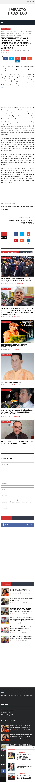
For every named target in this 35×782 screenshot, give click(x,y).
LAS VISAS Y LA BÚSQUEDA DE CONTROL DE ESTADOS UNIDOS (20, 590)
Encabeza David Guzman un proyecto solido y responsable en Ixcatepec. (21, 637)
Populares (6, 584)
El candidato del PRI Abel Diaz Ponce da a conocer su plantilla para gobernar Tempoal (22, 628)
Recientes (4, 720)
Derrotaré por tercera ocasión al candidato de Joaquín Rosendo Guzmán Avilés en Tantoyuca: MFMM (17, 412)
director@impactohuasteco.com (11, 715)
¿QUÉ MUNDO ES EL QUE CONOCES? (25, 767)
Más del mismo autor (26, 252)
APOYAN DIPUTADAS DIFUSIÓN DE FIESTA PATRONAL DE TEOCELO (24, 777)
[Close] (33, 748)
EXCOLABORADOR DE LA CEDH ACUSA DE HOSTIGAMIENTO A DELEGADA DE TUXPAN (25, 757)
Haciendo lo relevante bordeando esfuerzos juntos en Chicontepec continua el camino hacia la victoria (21, 609)
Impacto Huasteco (17, 11)
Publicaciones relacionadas (10, 252)
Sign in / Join (30, 1)
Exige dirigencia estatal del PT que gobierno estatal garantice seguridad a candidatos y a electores (22, 619)
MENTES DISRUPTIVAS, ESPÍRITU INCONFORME (14, 346)
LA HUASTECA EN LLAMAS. (11, 382)
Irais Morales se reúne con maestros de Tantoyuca (21, 599)
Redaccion (6, 51)
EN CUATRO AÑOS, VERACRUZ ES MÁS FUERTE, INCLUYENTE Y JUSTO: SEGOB (16, 280)
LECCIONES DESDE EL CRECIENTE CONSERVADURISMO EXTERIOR (21, 735)
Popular (13, 720)
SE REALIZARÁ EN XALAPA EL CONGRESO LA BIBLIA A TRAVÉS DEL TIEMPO (17, 443)
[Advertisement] (17, 560)
